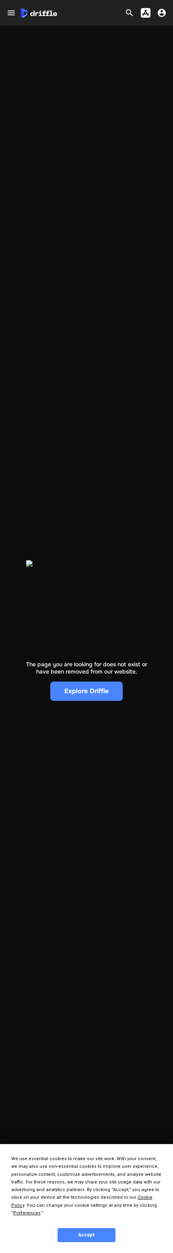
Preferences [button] (27, 1213)
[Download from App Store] (145, 13)
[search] (129, 13)
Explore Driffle (86, 691)
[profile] (162, 13)
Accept (86, 1235)
